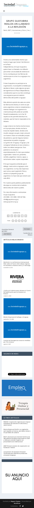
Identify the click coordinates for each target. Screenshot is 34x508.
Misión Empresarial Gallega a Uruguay (15, 317)
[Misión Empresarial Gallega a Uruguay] (17, 306)
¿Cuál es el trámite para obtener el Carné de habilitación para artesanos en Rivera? (17, 292)
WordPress (17, 503)
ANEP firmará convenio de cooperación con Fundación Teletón (16, 446)
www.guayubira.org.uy (10, 202)
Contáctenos (14, 506)
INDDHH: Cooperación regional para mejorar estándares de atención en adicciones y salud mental (17, 423)
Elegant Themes (15, 501)
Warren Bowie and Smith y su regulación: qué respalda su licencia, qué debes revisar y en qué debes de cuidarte (16, 430)
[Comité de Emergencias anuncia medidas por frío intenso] (17, 330)
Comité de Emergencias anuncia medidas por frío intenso (16, 341)
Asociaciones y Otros (19, 30)
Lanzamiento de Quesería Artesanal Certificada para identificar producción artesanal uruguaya (15, 453)
